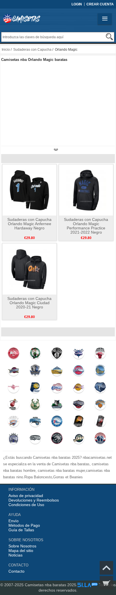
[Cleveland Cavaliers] (13, 371)
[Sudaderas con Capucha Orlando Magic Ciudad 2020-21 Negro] (29, 268)
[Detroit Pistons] (78, 371)
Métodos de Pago (24, 525)
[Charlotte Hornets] (78, 354)
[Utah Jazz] (78, 439)
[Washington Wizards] (100, 439)
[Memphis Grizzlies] (100, 388)
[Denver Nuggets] (56, 371)
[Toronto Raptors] (56, 439)
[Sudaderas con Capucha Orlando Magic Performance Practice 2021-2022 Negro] (86, 189)
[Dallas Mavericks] (35, 371)
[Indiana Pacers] (35, 388)
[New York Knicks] (100, 405)
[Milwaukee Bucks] (35, 405)
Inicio (6, 50)
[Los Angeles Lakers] (78, 388)
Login (77, 4)
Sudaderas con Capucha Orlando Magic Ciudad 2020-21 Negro (29, 302)
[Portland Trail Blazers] (100, 422)
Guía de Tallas (21, 530)
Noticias (15, 555)
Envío (13, 521)
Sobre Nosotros (22, 546)
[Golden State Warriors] (100, 371)
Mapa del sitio (20, 550)
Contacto (16, 571)
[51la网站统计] (87, 585)
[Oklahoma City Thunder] (13, 422)
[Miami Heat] (13, 405)
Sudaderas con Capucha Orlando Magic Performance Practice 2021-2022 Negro (86, 225)
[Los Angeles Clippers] (56, 388)
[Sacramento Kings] (13, 439)
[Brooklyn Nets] (56, 354)
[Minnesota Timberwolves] (56, 405)
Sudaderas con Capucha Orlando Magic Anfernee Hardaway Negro (29, 223)
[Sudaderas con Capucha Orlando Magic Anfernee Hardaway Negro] (29, 189)
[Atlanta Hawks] (13, 354)
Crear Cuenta (100, 4)
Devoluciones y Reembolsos (33, 500)
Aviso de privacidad (25, 495)
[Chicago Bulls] (100, 354)
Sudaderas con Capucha (32, 50)
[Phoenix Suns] (78, 422)
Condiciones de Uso (26, 504)
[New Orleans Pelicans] (78, 405)
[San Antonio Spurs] (35, 439)
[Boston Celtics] (35, 354)
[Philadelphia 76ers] (56, 422)
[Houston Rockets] (13, 388)
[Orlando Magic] (35, 422)
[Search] (109, 36)
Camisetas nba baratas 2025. (51, 585)
